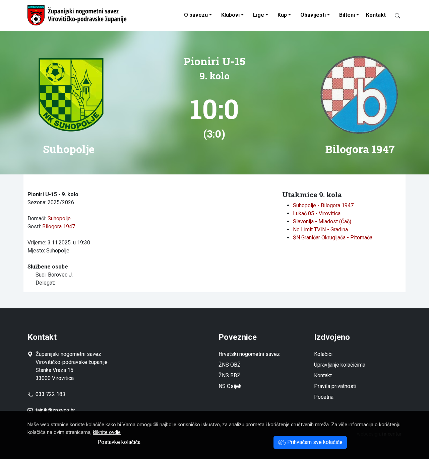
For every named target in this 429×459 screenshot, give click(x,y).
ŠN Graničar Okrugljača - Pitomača (332, 237)
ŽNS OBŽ (230, 365)
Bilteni (347, 15)
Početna (323, 397)
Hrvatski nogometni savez (249, 354)
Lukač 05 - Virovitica (317, 213)
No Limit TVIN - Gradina (320, 229)
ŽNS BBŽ (229, 375)
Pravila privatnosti (335, 386)
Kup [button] (282, 15)
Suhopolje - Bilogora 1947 (323, 205)
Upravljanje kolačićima (339, 365)
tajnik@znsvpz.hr (55, 410)
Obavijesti (313, 15)
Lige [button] (258, 15)
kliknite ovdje (107, 432)
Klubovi (230, 15)
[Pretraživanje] (395, 15)
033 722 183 (49, 394)
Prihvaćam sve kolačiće (314, 442)
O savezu (196, 15)
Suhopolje (59, 218)
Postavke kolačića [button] (119, 442)
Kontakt (376, 15)
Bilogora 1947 (58, 226)
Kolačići (323, 354)
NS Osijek (230, 386)
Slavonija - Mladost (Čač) (322, 221)
